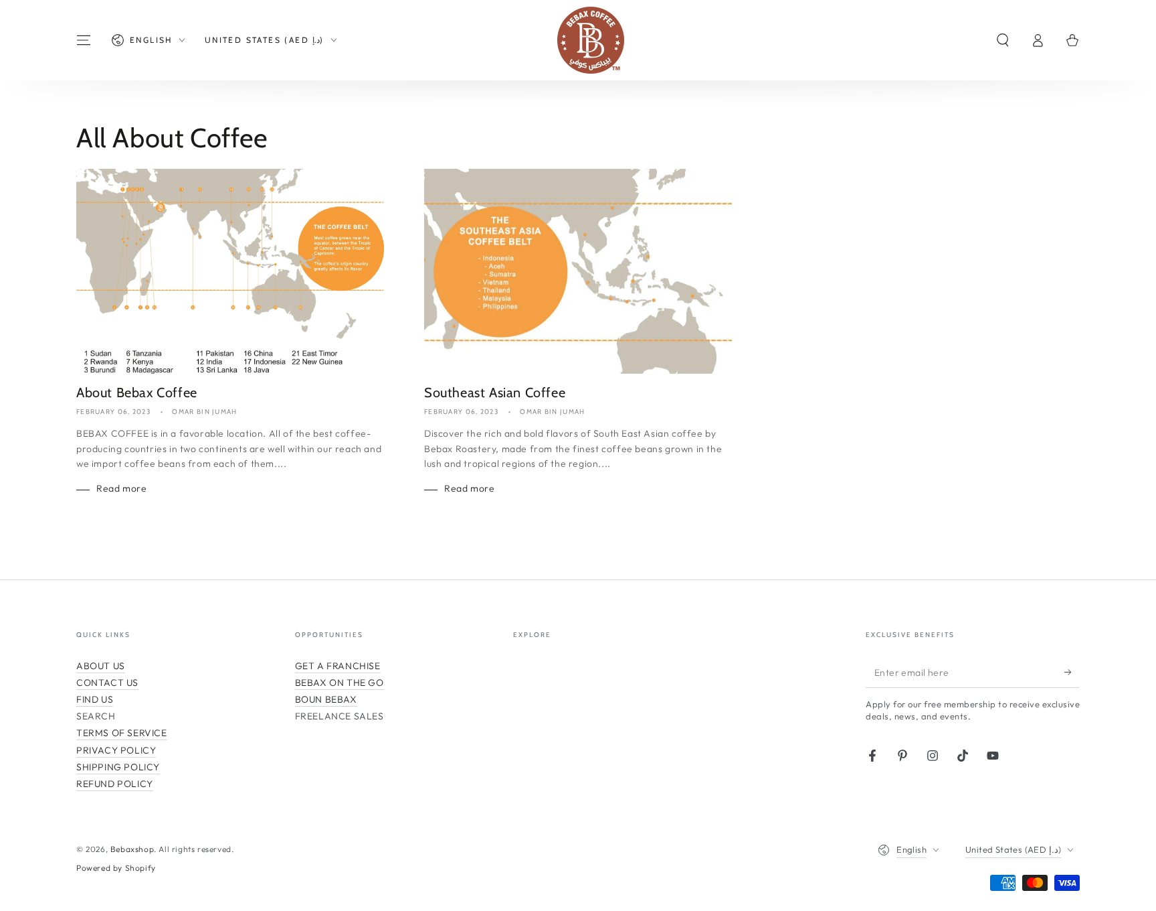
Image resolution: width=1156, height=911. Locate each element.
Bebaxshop (132, 849)
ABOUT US (100, 666)
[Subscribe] (1072, 672)
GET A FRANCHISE (338, 666)
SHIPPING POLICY (118, 767)
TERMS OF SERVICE (121, 733)
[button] (1002, 40)
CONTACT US (107, 683)
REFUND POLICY (114, 784)
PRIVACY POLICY (116, 750)
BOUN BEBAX (326, 699)
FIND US (94, 699)
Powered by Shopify (116, 868)
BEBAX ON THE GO (339, 683)
